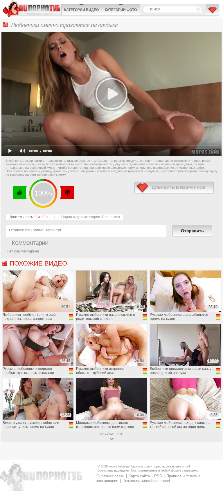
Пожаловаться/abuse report (146, 481)
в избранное (174, 187)
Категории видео (81, 10)
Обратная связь (110, 476)
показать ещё (111, 434)
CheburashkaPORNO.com (32, 8)
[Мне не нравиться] (67, 192)
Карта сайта (139, 476)
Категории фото (121, 10)
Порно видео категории (80, 217)
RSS (158, 476)
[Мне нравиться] (20, 192)
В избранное (213, 12)
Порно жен (111, 217)
